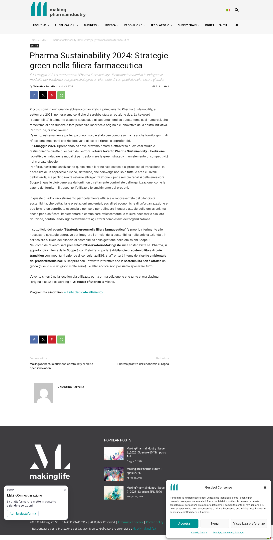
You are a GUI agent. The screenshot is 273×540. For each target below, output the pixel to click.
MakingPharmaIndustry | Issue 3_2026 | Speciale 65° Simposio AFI (146, 452)
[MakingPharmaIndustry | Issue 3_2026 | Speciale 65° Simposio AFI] (114, 453)
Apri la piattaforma (23, 513)
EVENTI (44, 40)
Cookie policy (154, 522)
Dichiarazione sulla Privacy (228, 532)
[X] (43, 95)
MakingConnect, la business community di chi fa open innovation (61, 366)
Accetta (184, 523)
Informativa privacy (131, 522)
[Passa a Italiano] (228, 10)
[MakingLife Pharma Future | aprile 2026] (114, 474)
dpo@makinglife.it (144, 528)
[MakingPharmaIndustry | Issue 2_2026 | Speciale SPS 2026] (114, 493)
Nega (215, 523)
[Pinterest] (52, 95)
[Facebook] (34, 95)
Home (33, 40)
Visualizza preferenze (249, 523)
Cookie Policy (199, 532)
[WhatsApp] (61, 95)
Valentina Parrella (44, 86)
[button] (265, 488)
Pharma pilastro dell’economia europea (143, 364)
